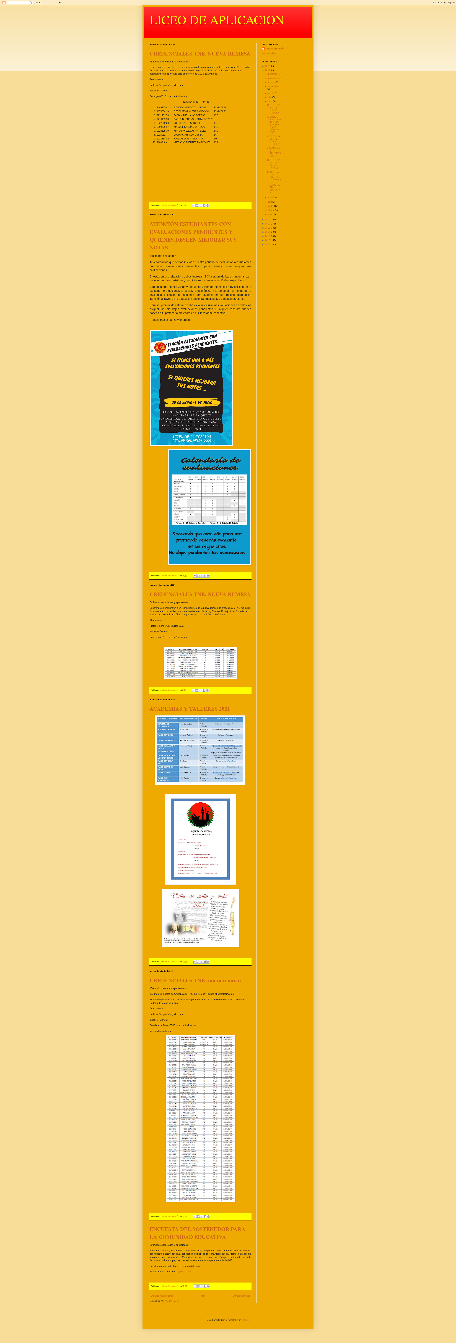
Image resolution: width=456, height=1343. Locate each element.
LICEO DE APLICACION (217, 19)
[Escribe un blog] (197, 205)
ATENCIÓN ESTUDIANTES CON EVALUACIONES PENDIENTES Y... (274, 124)
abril (270, 202)
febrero (271, 210)
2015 (268, 240)
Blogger (245, 1320)
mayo (270, 197)
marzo (271, 206)
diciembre (273, 74)
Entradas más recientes (162, 1296)
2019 (268, 224)
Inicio (203, 1296)
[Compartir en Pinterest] (207, 205)
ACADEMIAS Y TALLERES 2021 (190, 708)
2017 (268, 232)
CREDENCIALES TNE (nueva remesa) (195, 980)
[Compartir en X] (200, 205)
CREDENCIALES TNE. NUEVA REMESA (200, 53)
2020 (268, 219)
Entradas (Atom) (171, 1301)
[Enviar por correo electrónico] (194, 205)
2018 (268, 228)
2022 (268, 66)
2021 (268, 70)
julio (270, 97)
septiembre (273, 86)
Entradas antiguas (241, 1296)
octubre (271, 82)
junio (270, 101)
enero (271, 214)
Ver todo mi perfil (270, 53)
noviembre (273, 78)
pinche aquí (185, 1271)
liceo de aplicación (274, 48)
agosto (271, 93)
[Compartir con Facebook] (204, 205)
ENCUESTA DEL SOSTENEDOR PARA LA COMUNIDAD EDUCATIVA (197, 1233)
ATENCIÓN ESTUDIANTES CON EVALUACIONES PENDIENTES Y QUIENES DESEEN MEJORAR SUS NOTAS (193, 235)
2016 (268, 236)
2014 (268, 244)
